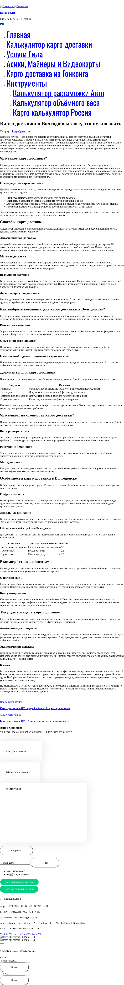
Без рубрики (19, 131)
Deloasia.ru (7, 12)
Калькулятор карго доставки (19, 882)
